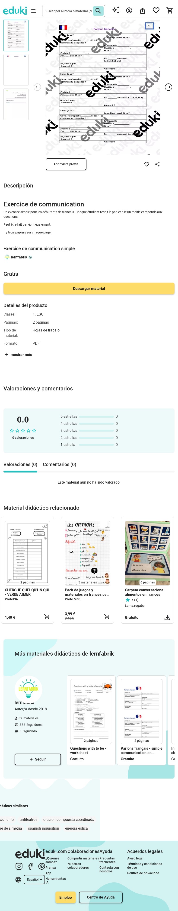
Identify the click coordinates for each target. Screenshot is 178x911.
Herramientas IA (56, 880)
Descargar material (89, 288)
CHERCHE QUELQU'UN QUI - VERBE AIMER (27, 592)
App (48, 873)
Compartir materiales (83, 858)
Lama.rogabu (135, 605)
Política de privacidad (143, 873)
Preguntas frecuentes (107, 860)
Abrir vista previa (66, 164)
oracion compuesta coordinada (68, 819)
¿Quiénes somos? (52, 860)
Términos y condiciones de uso (145, 865)
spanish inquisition (43, 828)
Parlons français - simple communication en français (141, 750)
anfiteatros (28, 819)
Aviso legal (135, 858)
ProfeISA (11, 599)
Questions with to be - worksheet (88, 750)
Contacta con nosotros (109, 869)
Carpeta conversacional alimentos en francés (144, 592)
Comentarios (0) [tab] (59, 464)
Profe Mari (72, 599)
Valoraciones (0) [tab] (20, 464)
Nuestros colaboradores (78, 865)
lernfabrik (19, 257)
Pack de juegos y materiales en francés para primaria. (87, 592)
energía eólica (76, 828)
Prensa (50, 867)
